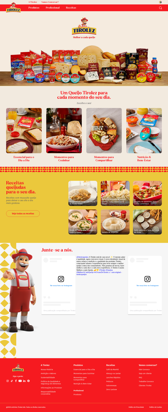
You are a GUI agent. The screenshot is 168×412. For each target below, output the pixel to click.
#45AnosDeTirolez (101, 272)
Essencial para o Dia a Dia (84, 369)
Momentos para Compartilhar (80, 378)
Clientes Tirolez (145, 385)
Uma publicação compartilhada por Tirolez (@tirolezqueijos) (66, 310)
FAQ (140, 377)
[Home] (13, 7)
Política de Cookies (155, 407)
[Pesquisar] (160, 8)
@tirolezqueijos (82, 257)
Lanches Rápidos (113, 377)
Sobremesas (111, 385)
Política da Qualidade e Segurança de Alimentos (51, 382)
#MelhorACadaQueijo (85, 272)
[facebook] (15, 381)
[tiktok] (11, 381)
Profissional (79, 390)
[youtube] (20, 381)
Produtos (77, 394)
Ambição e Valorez (48, 373)
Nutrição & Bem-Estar (83, 384)
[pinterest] (28, 381)
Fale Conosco (144, 369)
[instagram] (7, 381)
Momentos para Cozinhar (84, 373)
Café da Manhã (112, 369)
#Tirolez (102, 270)
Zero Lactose (111, 389)
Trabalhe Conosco (146, 381)
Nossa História (47, 369)
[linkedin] (24, 381)
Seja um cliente (145, 373)
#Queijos (109, 270)
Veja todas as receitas (23, 213)
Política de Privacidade (136, 407)
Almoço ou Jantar (113, 373)
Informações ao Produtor (51, 388)
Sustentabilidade (48, 377)
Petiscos (109, 381)
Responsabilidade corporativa (48, 393)
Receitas (71, 7)
